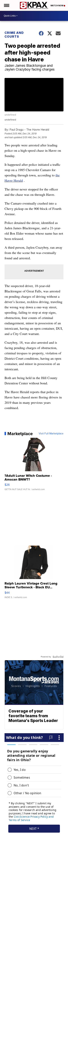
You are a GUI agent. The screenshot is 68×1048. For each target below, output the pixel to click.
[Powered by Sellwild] (58, 656)
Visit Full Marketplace (51, 433)
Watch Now (57, 5)
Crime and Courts (14, 34)
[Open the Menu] (6, 5)
